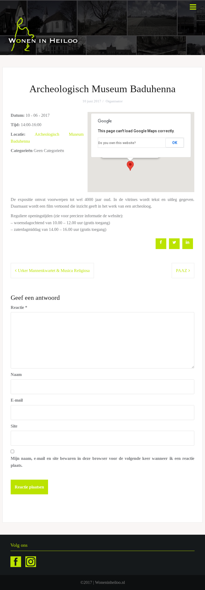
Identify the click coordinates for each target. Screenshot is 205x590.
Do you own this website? (117, 143)
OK (174, 143)
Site (14, 426)
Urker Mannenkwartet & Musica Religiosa (54, 270)
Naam (16, 374)
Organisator (114, 101)
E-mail (17, 400)
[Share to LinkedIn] (187, 247)
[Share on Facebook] (161, 247)
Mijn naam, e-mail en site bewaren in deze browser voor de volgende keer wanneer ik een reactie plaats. (102, 462)
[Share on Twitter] (174, 247)
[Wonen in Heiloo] (43, 34)
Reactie (19, 307)
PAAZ (181, 270)
